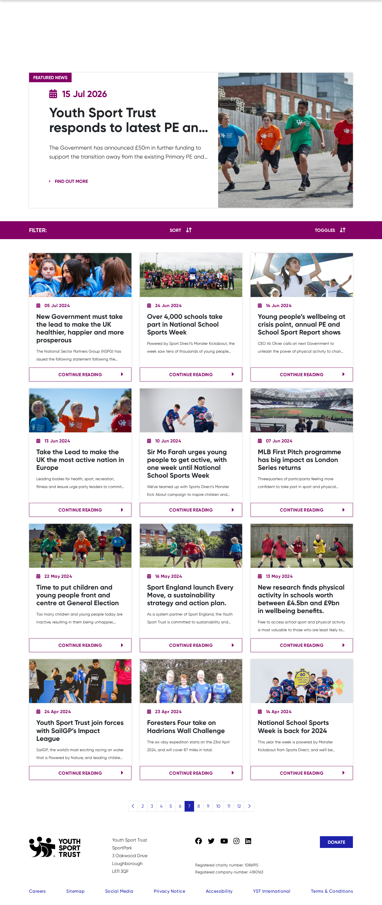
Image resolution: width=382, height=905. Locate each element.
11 (228, 806)
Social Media (119, 891)
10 (218, 806)
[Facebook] (198, 841)
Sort (175, 230)
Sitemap (75, 891)
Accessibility (219, 891)
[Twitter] (211, 841)
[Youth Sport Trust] (54, 846)
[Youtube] (224, 841)
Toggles (325, 230)
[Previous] (133, 806)
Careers (37, 891)
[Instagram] (236, 841)
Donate (336, 842)
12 (239, 806)
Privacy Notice (169, 891)
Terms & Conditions (332, 891)
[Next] (249, 806)
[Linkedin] (248, 841)
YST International (271, 891)
